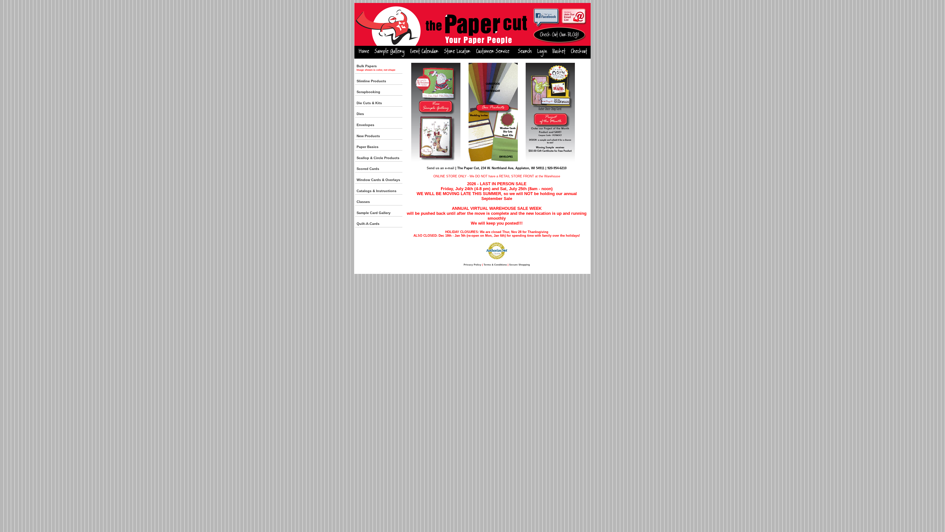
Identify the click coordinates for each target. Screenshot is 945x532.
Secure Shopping (519, 264)
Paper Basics (367, 147)
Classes (363, 202)
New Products (368, 136)
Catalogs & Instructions (376, 191)
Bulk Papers (376, 67)
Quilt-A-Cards (368, 224)
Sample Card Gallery (374, 213)
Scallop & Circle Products (378, 158)
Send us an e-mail (440, 168)
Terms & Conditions (495, 264)
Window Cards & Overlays (378, 180)
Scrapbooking (368, 92)
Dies (360, 114)
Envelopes (365, 125)
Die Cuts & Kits (369, 103)
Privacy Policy (472, 264)
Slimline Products (371, 81)
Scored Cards (368, 169)
